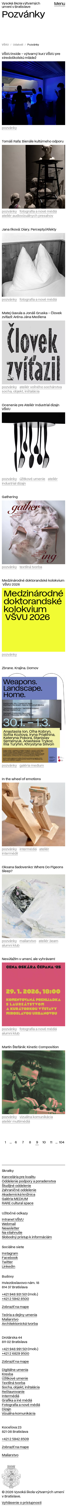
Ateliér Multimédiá (16, 1121)
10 (44, 1142)
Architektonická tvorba (20, 1323)
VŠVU (5, 45)
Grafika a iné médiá (17, 1400)
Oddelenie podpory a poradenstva (29, 1181)
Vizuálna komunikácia (36, 1117)
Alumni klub (11, 945)
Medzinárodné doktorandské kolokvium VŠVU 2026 (33, 582)
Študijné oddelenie (16, 1185)
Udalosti (18, 45)
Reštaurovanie (13, 1391)
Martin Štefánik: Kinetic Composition (30, 1047)
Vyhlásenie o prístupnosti (22, 1502)
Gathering (10, 497)
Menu (59, 4)
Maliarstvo (28, 941)
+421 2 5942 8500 (15, 1298)
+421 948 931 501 (14, 1294)
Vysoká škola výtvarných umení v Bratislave (21, 5)
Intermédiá (28, 849)
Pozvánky (33, 45)
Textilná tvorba (31, 567)
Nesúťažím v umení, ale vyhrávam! (28, 959)
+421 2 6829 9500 (15, 1353)
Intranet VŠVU (13, 1219)
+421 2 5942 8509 (15, 1439)
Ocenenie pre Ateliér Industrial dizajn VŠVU (30, 407)
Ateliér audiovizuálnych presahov (27, 215)
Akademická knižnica (18, 1194)
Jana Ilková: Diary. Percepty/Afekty (29, 229)
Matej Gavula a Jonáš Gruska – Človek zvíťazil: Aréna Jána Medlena (32, 315)
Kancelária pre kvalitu (18, 1177)
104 (61, 1142)
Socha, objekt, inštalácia (20, 391)
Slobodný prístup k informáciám (27, 1237)
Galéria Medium (32, 765)
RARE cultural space (18, 1203)
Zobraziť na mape (15, 1307)
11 (51, 1142)
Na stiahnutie (12, 1232)
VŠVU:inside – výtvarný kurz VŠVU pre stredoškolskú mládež (31, 55)
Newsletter (10, 1228)
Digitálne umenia (15, 1369)
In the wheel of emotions (21, 779)
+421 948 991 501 (15, 1349)
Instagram (10, 1253)
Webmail (9, 1224)
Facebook (10, 1257)
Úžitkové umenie (32, 479)
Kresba (7, 1374)
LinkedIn (8, 1266)
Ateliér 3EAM (48, 941)
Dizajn (6, 1409)
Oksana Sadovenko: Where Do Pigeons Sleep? (32, 869)
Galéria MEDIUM (15, 1199)
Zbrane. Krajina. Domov (20, 668)
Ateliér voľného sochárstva (41, 387)
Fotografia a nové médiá (38, 211)
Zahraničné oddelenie (19, 1190)
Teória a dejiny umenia (19, 1315)
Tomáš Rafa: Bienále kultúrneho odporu (32, 141)
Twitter (7, 1262)
